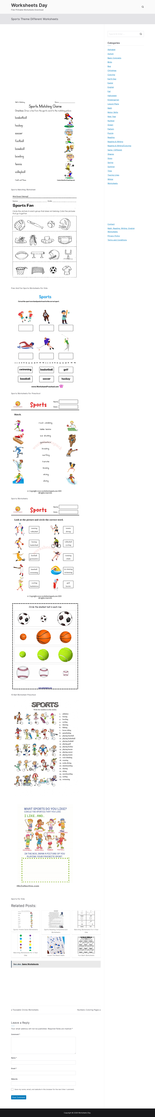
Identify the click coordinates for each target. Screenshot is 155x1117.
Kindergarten (113, 100)
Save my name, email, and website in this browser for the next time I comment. (44, 1089)
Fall (109, 91)
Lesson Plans (113, 104)
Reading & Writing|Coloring (119, 146)
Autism (111, 54)
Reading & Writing (115, 141)
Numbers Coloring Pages (88, 1010)
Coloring (111, 75)
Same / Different (115, 150)
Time (110, 171)
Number (111, 121)
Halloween (112, 95)
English (111, 87)
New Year (112, 116)
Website (14, 1079)
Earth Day (112, 79)
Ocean (110, 125)
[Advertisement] (56, 47)
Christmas (112, 70)
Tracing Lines (113, 175)
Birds (110, 62)
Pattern (111, 129)
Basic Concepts (114, 58)
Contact (111, 224)
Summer (111, 166)
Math (110, 108)
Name (14, 1058)
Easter (110, 83)
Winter (110, 179)
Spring (110, 162)
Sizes (110, 158)
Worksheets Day (29, 5)
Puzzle (110, 133)
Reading (111, 137)
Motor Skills (113, 112)
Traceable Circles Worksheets (25, 1010)
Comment (15, 1034)
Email (14, 1068)
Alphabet (111, 49)
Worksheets (113, 183)
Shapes (111, 154)
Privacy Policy (114, 236)
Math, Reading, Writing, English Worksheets (121, 230)
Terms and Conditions (117, 240)
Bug (109, 66)
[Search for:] (126, 34)
